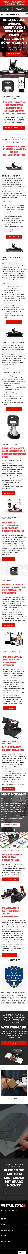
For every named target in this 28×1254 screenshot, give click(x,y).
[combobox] (22, 1252)
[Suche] (22, 14)
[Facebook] (3, 1210)
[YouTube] (14, 1211)
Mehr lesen (4, 1006)
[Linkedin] (18, 1210)
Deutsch (21, 1252)
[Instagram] (10, 1210)
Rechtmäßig (6, 1241)
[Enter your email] (25, 1194)
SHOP (3, 1219)
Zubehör (14, 1098)
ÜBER (3, 1224)
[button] (14, 54)
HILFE (3, 1236)
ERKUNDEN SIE (8, 1230)
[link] (14, 237)
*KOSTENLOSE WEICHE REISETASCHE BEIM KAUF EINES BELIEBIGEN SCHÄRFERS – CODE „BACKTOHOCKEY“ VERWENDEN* (14, 3)
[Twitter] (6, 1210)
